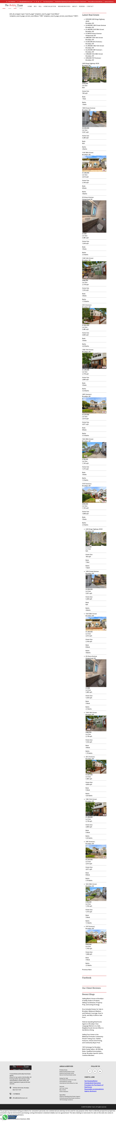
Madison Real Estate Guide (67, 1073)
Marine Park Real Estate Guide (68, 1075)
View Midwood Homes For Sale (68, 1080)
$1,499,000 (89, 46)
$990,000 (89, 58)
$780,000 (89, 54)
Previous (85, 970)
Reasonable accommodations (95, 1)
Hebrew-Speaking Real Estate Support (70, 1096)
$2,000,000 (89, 25)
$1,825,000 (89, 42)
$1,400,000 (89, 29)
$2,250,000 (89, 50)
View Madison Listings (66, 1081)
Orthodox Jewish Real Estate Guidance (70, 1098)
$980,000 (89, 38)
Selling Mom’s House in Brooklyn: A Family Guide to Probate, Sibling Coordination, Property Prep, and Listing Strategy (93, 1002)
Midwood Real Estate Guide (67, 1071)
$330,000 (89, 19)
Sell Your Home (64, 1088)
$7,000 (88, 33)
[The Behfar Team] (14, 6)
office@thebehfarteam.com (25, 1)
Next (90, 970)
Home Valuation (64, 1091)
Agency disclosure (109, 1)
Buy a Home (63, 1090)
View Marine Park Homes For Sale (69, 1083)
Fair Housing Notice (48, 1)
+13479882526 (11, 1)
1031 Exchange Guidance (66, 1099)
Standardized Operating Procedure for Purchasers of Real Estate (70, 1)
